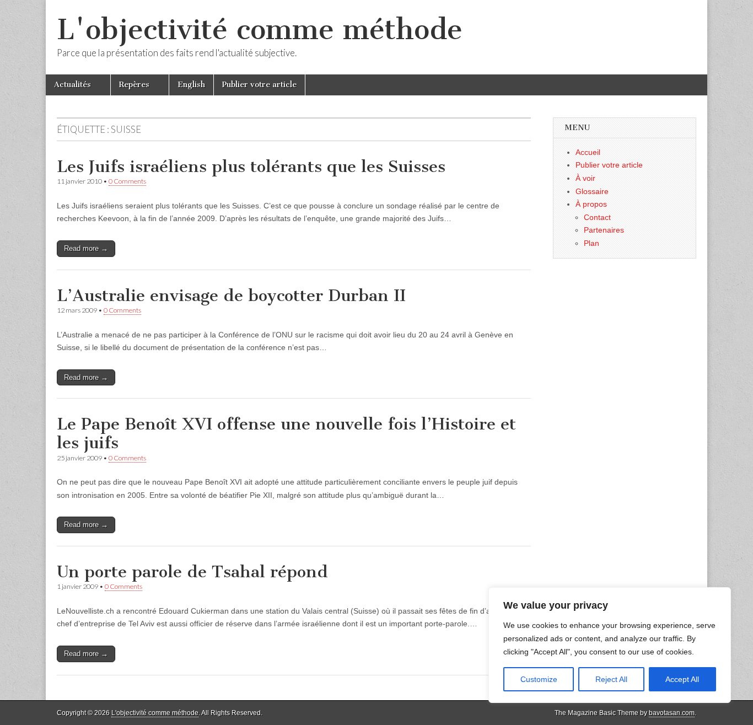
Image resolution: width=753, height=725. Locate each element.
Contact (597, 217)
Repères (134, 84)
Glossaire (592, 191)
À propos (591, 204)
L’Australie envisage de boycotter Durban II (231, 295)
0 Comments (127, 181)
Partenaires (604, 229)
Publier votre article (259, 84)
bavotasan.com (672, 713)
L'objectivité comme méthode (259, 29)
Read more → (86, 248)
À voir (585, 178)
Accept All (682, 679)
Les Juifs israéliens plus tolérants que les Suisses (251, 166)
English (191, 84)
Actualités (72, 84)
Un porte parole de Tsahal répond (192, 572)
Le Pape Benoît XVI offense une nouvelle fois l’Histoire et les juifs (286, 433)
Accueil (587, 152)
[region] (609, 645)
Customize (538, 679)
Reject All (611, 679)
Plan (591, 243)
